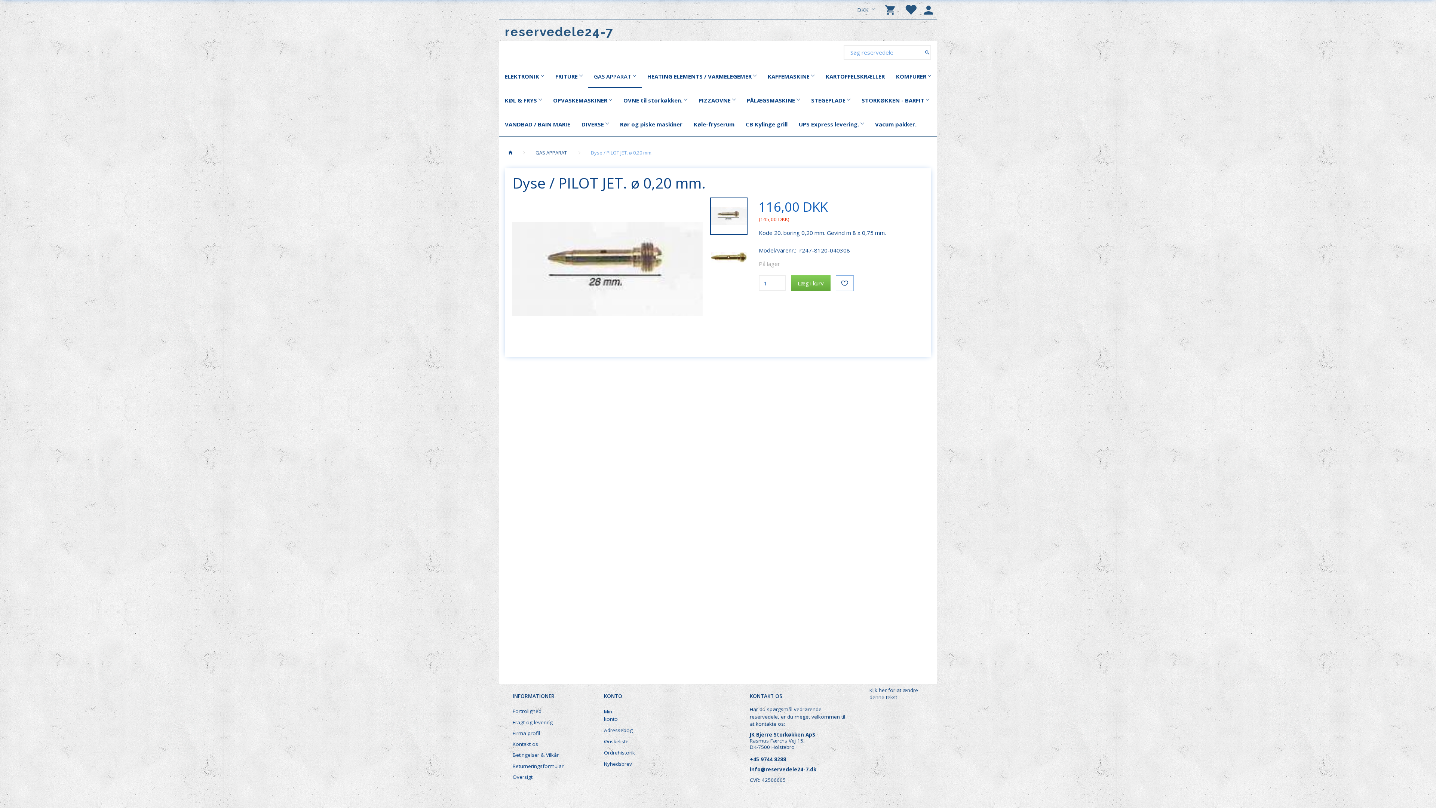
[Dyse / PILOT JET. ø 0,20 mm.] (607, 269)
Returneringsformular (538, 766)
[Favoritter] (910, 9)
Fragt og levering (533, 722)
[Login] (928, 9)
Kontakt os (525, 744)
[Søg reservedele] (927, 52)
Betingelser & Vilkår (536, 755)
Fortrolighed (527, 711)
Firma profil (526, 733)
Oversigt (523, 777)
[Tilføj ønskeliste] (845, 283)
